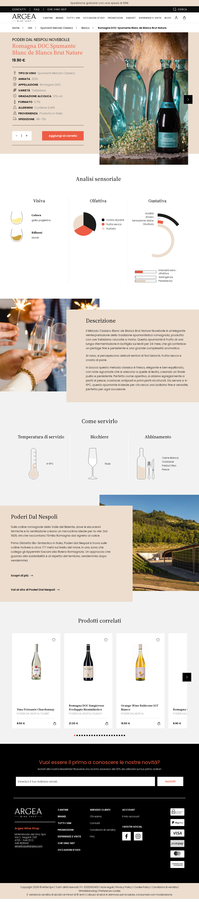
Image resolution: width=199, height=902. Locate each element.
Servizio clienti (100, 810)
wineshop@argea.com (28, 846)
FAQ (36, 9)
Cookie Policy (142, 887)
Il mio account (130, 816)
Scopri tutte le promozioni (99, 3)
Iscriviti (170, 781)
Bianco (85, 27)
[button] (188, 99)
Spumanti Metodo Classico (56, 27)
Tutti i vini (64, 823)
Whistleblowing (88, 891)
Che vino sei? (57, 9)
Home (15, 27)
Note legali (107, 887)
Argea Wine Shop (27, 828)
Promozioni (66, 830)
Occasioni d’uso (69, 850)
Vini (30, 27)
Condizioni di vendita (102, 830)
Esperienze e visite (69, 836)
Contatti (19, 9)
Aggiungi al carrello (63, 136)
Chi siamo (96, 816)
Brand (62, 816)
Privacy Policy (124, 887)
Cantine (63, 810)
